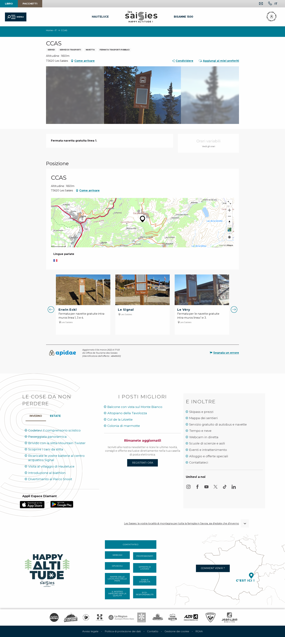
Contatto (152, 631)
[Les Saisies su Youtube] (206, 488)
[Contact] (258, 3)
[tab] (36, 415)
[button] (276, 3)
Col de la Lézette (120, 419)
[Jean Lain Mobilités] (229, 617)
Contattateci (198, 462)
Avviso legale (90, 631)
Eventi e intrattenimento (208, 450)
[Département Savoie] (99, 617)
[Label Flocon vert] (141, 617)
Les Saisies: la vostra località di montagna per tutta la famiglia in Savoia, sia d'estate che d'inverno (181, 523)
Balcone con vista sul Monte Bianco (134, 407)
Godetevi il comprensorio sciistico (54, 430)
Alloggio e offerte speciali (208, 456)
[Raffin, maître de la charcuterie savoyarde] (172, 617)
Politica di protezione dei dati (123, 631)
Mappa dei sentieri (203, 418)
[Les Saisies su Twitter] (215, 488)
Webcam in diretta (203, 437)
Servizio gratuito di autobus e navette (218, 424)
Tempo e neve (200, 431)
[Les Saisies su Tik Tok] (224, 488)
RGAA (199, 631)
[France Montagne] (71, 617)
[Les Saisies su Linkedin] (233, 488)
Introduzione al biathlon (47, 473)
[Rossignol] (210, 617)
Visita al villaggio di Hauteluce (51, 466)
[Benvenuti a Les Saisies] (47, 569)
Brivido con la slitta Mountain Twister (57, 443)
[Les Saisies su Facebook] (197, 488)
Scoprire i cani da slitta (45, 449)
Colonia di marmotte (123, 426)
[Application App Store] (32, 504)
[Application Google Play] (61, 504)
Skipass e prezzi (201, 412)
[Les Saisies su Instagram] (188, 488)
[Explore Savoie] (54, 617)
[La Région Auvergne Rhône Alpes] (121, 617)
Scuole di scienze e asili (207, 443)
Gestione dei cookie (177, 631)
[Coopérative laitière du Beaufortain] (157, 617)
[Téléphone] (267, 3)
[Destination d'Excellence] (86, 617)
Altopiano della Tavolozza (127, 413)
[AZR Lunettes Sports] (190, 617)
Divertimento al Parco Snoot (50, 479)
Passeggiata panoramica (47, 437)
